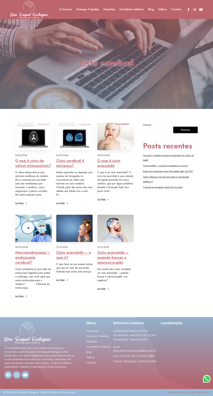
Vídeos (90, 357)
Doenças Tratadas (97, 336)
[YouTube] (201, 9)
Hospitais (91, 341)
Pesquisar (147, 124)
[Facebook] (188, 9)
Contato (91, 362)
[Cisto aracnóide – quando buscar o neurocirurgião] (115, 228)
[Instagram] (194, 9)
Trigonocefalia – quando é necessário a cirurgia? (165, 165)
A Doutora (92, 331)
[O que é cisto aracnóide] (115, 136)
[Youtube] (25, 375)
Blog (88, 352)
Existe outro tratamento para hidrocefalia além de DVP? (168, 171)
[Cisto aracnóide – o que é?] (74, 228)
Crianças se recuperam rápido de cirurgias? (163, 187)
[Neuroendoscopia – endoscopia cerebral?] (33, 228)
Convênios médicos (98, 347)
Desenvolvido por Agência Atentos (189, 392)
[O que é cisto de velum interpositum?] (33, 136)
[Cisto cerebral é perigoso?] (74, 136)
